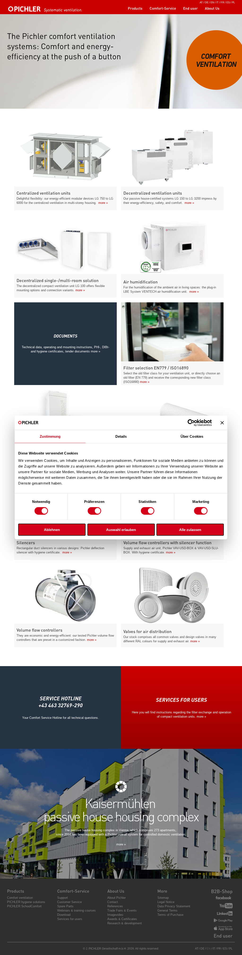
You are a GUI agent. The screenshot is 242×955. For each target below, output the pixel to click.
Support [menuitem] (62, 897)
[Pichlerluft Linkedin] (225, 914)
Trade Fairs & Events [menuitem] (122, 910)
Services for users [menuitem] (69, 919)
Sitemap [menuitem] (163, 897)
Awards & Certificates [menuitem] (122, 919)
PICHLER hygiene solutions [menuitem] (26, 902)
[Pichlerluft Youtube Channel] (226, 906)
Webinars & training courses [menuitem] (76, 910)
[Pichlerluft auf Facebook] (223, 898)
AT (201, 2)
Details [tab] (121, 436)
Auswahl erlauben (121, 530)
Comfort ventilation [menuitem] (20, 897)
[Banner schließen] (222, 422)
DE (206, 2)
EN (212, 2)
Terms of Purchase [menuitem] (170, 914)
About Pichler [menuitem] (116, 897)
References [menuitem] (115, 906)
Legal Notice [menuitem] (165, 902)
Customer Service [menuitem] (69, 902)
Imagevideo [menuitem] (115, 914)
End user (223, 936)
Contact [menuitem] (112, 902)
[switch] (94, 510)
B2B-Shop (222, 891)
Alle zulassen (190, 530)
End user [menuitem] (190, 8)
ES (228, 2)
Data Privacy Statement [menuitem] (173, 906)
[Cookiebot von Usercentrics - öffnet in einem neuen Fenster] (191, 422)
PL (233, 2)
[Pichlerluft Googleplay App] (223, 921)
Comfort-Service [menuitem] (163, 8)
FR (222, 2)
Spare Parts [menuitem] (65, 906)
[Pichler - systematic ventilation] (46, 11)
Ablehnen (52, 530)
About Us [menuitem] (212, 8)
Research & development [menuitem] (124, 923)
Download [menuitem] (63, 914)
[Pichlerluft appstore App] (223, 928)
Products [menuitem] (135, 8)
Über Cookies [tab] (192, 436)
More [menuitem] (162, 891)
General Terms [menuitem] (167, 910)
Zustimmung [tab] (50, 436)
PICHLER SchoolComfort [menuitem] (24, 906)
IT (217, 2)
